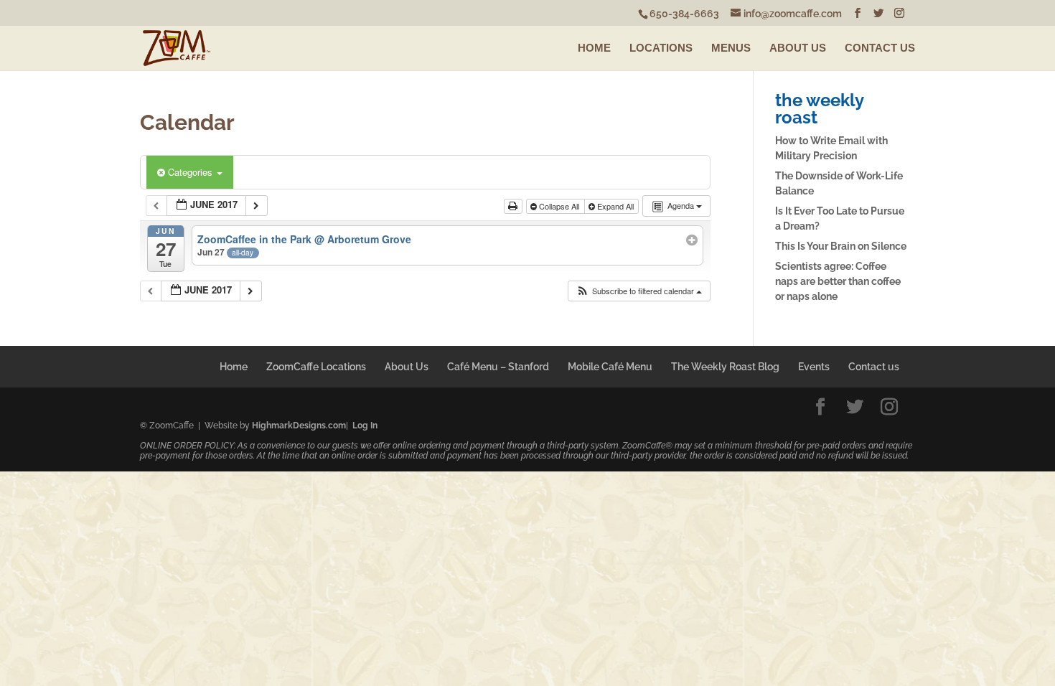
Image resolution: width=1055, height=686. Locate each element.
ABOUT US (797, 48)
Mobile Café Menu (610, 366)
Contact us (873, 366)
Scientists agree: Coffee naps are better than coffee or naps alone (838, 281)
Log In (365, 425)
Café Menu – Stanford (498, 366)
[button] (638, 291)
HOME (594, 48)
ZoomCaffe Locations (316, 366)
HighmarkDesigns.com (299, 425)
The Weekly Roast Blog (725, 366)
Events (814, 366)
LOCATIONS (661, 48)
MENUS (731, 48)
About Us (406, 366)
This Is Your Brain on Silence (840, 246)
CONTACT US (880, 48)
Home (234, 366)
